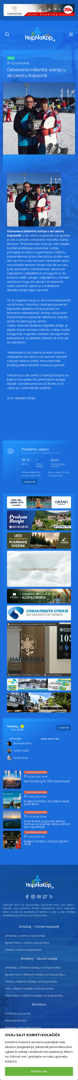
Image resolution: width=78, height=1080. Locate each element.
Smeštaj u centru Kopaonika (25, 936)
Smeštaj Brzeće (16, 1021)
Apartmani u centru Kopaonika (27, 943)
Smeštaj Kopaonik (18, 1014)
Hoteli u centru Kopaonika (23, 950)
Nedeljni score (50, 738)
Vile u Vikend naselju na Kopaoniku (29, 989)
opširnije (64, 727)
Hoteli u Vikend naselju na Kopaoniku (31, 982)
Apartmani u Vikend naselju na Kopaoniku (35, 975)
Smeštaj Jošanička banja (23, 1028)
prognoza (29, 481)
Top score (15, 738)
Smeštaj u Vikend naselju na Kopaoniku (33, 968)
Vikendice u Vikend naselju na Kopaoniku (34, 996)
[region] (39, 1054)
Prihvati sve (39, 1071)
